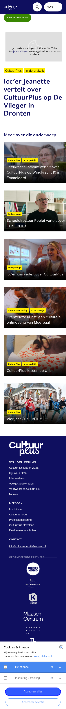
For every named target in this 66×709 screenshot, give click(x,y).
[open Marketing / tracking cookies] (60, 678)
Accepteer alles (33, 691)
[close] (61, 647)
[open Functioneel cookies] (60, 667)
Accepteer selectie (33, 702)
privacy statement (42, 656)
